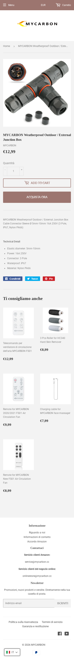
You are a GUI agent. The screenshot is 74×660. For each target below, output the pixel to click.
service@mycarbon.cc (37, 561)
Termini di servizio (52, 622)
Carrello (66, 5)
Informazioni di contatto (37, 537)
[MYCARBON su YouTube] (67, 634)
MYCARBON (38, 644)
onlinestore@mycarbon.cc (37, 576)
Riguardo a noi (37, 532)
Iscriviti (62, 603)
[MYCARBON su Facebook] (60, 634)
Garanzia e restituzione (35, 626)
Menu (11, 5)
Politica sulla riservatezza (23, 622)
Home (6, 46)
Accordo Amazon (37, 541)
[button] (12, 652)
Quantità (8, 163)
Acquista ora (37, 197)
